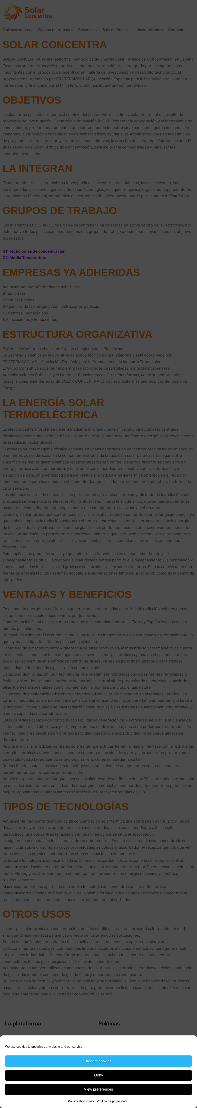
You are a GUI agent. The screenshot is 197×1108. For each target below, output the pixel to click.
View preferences (98, 1089)
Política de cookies (81, 1101)
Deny (98, 1075)
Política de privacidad (112, 1101)
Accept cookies (99, 1061)
